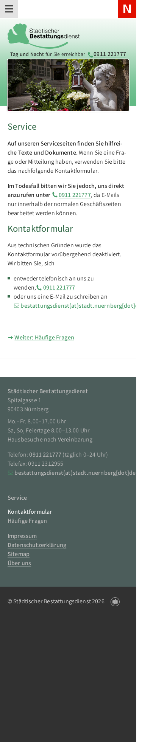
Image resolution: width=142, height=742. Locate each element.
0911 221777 (110, 55)
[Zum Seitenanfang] (120, 725)
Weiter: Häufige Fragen (44, 338)
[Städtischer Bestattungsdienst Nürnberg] (44, 35)
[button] (9, 9)
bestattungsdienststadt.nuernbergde (81, 306)
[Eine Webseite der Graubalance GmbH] (115, 602)
